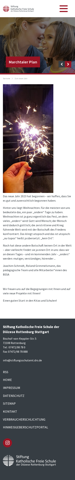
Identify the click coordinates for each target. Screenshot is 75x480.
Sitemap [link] (9, 403)
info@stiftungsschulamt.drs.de (22, 360)
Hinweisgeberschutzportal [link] (25, 427)
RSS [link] (5, 372)
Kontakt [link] (10, 411)
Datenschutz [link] (13, 396)
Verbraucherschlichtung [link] (24, 419)
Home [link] (7, 380)
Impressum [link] (11, 388)
